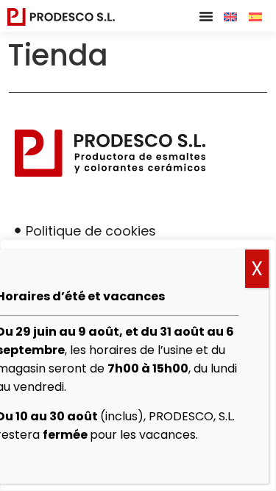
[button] (206, 16)
